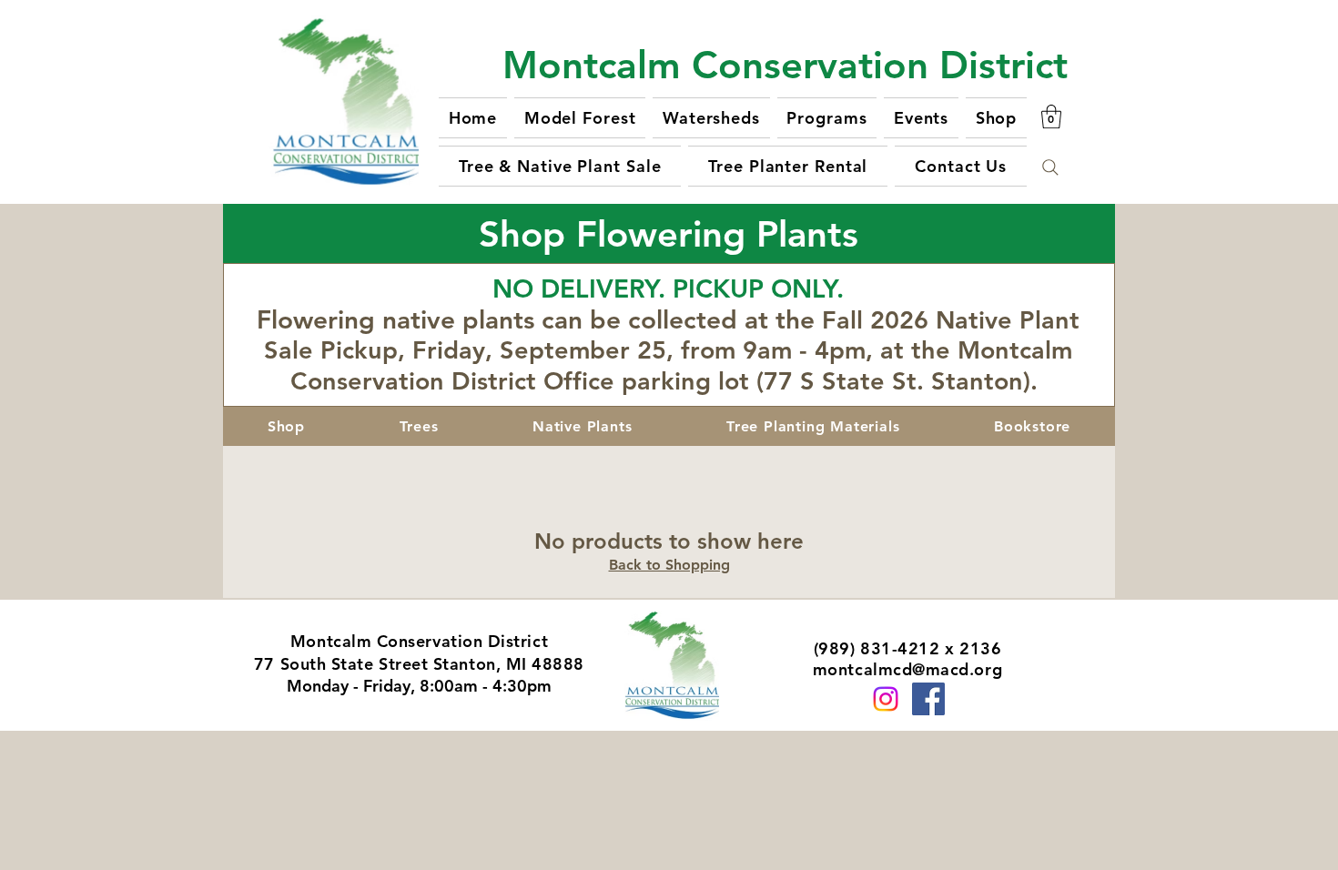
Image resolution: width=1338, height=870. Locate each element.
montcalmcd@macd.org (907, 669)
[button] (1051, 116)
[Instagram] (885, 699)
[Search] (1050, 167)
